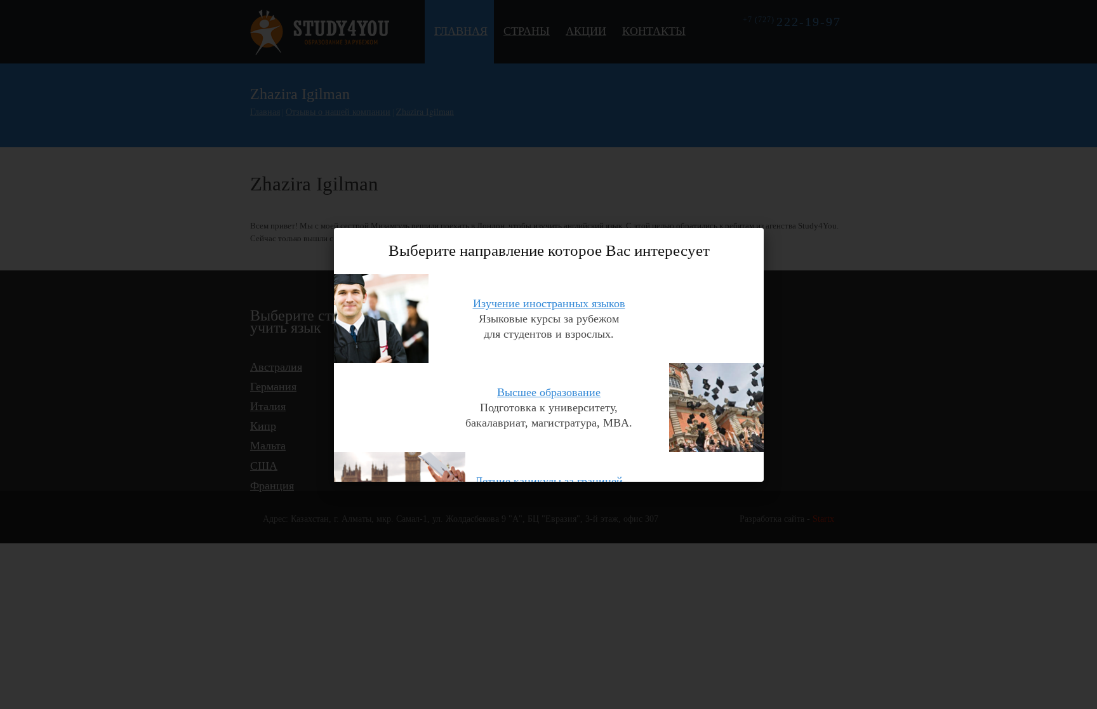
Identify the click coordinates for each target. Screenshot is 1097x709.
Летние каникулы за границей (549, 480)
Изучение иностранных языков (549, 302)
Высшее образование (549, 391)
